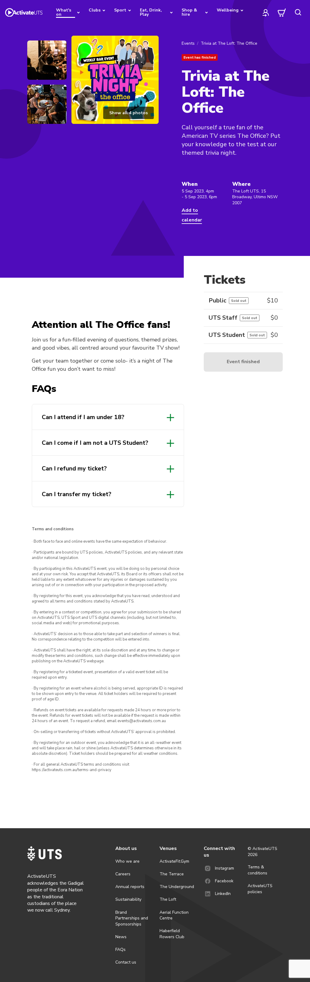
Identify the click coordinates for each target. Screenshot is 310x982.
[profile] (266, 12)
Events (188, 43)
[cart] (282, 12)
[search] (298, 12)
